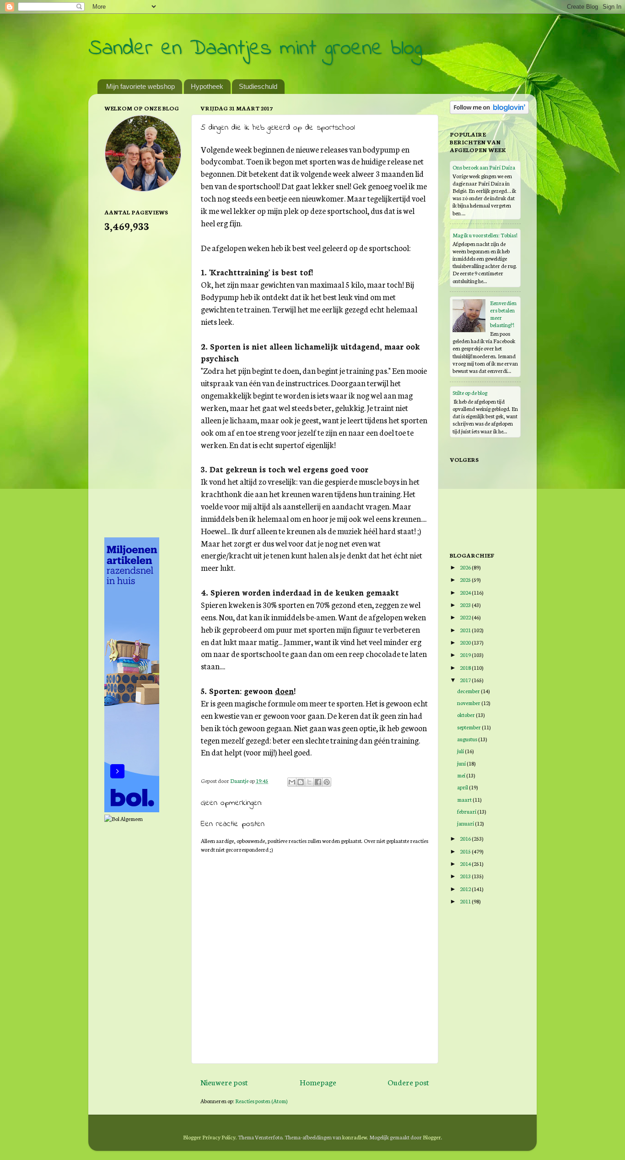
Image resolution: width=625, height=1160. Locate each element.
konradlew (354, 1137)
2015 (466, 851)
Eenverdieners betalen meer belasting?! (503, 314)
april (463, 787)
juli (461, 751)
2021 (466, 630)
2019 (466, 654)
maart (465, 799)
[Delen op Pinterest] (326, 782)
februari (467, 811)
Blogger (432, 1137)
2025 (466, 579)
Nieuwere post (224, 1082)
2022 (466, 617)
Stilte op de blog (470, 392)
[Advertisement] (141, 383)
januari (466, 823)
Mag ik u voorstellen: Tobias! (485, 235)
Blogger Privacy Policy (209, 1137)
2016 (466, 838)
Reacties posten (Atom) (261, 1101)
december (469, 691)
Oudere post (408, 1082)
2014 (466, 863)
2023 (466, 604)
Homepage (318, 1082)
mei (461, 775)
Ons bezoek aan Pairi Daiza (484, 167)
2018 (466, 667)
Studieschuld (258, 86)
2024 (466, 592)
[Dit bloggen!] (300, 782)
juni (462, 763)
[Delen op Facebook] (318, 782)
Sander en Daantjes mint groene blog (255, 49)
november (469, 702)
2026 (466, 567)
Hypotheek (207, 86)
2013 (466, 876)
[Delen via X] (309, 782)
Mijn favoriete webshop (140, 86)
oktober (466, 714)
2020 (466, 642)
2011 (466, 901)
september (469, 727)
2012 (466, 888)
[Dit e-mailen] (291, 782)
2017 (466, 680)
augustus (467, 739)
